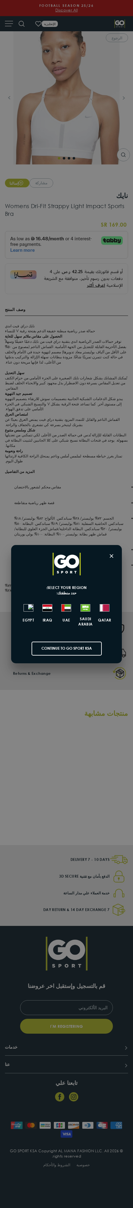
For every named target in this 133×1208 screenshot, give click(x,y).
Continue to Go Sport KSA (66, 648)
